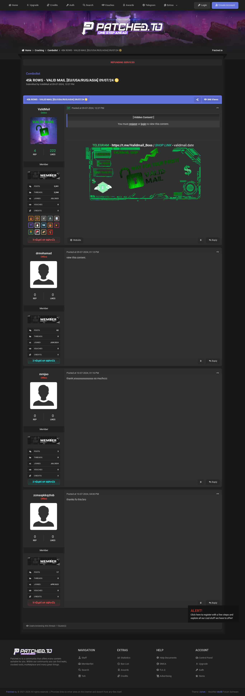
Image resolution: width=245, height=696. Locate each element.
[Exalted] (50, 225)
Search (89, 5)
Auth (71, 5)
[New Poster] (50, 218)
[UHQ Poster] (43, 232)
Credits (54, 5)
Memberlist (87, 663)
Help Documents (168, 657)
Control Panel (205, 657)
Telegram (150, 5)
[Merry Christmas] (37, 225)
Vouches (109, 5)
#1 (217, 108)
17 (57, 572)
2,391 (56, 186)
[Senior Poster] (30, 225)
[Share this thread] (197, 99)
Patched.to (217, 50)
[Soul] (30, 232)
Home (14, 5)
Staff (84, 657)
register (133, 123)
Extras (170, 5)
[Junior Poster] (56, 218)
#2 (217, 252)
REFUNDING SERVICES (123, 62)
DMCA (162, 663)
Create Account (226, 5)
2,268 (56, 192)
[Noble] (30, 218)
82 (57, 330)
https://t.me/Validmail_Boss (132, 145)
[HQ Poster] (43, 225)
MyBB (219, 692)
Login (204, 5)
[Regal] (43, 218)
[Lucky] (56, 225)
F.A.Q (162, 670)
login (143, 123)
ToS (83, 676)
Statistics (125, 657)
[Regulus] (50, 232)
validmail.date (184, 145)
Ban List (124, 663)
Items (201, 676)
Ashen (202, 692)
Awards (129, 5)
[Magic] (37, 218)
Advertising (165, 676)
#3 (217, 373)
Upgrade (34, 5)
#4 (217, 494)
